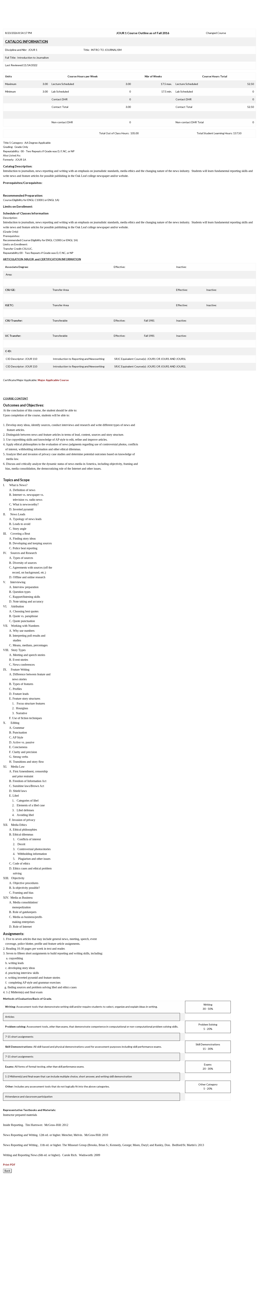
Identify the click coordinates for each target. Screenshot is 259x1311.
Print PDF (9, 1164)
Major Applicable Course (53, 380)
